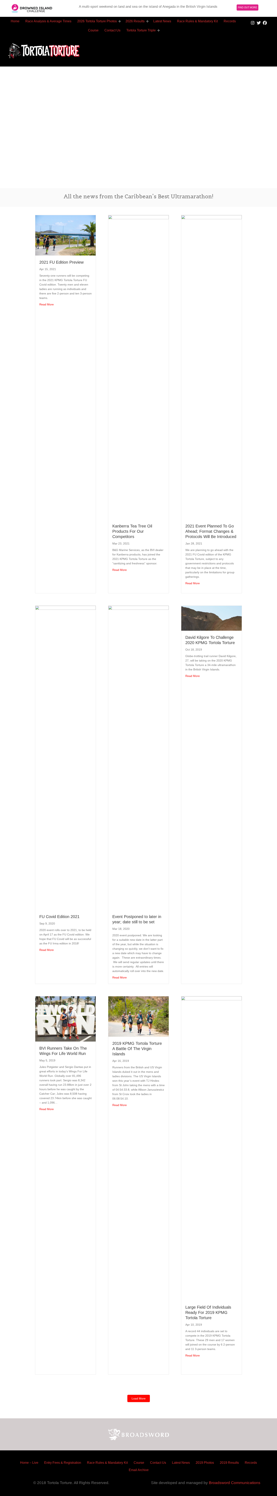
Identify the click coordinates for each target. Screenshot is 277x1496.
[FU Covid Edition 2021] (65, 757)
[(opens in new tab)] (32, 8)
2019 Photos (205, 1462)
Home (15, 21)
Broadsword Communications (234, 1483)
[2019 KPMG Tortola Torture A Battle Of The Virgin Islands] (138, 1016)
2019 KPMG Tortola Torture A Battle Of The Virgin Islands (137, 1048)
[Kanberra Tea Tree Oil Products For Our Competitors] (138, 367)
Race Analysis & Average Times (48, 21)
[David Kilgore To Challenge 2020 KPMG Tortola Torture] (211, 618)
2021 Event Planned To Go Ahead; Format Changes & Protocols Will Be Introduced (210, 531)
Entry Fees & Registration (62, 1462)
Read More (46, 304)
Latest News (162, 21)
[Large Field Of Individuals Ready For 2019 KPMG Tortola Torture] (211, 1148)
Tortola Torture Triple (141, 30)
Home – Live (29, 1462)
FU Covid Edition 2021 (59, 916)
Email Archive (139, 1470)
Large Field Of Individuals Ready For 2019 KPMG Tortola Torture (208, 1312)
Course (93, 30)
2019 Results (229, 1462)
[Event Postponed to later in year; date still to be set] (138, 757)
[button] (119, 21)
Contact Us (112, 30)
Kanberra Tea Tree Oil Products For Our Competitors (132, 531)
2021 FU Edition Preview (61, 262)
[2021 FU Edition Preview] (65, 235)
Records (230, 21)
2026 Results (135, 21)
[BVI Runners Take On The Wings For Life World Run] (65, 1019)
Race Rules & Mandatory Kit (197, 21)
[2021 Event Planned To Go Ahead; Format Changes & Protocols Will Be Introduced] (211, 367)
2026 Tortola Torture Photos (97, 21)
